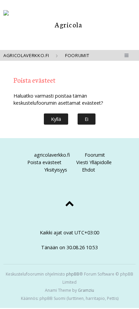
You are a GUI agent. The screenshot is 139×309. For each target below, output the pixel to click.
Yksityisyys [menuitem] (55, 169)
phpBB (72, 274)
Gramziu (86, 290)
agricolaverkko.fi (52, 155)
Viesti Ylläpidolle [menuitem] (94, 162)
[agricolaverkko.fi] (65, 24)
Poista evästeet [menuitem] (44, 162)
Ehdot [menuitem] (88, 169)
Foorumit (95, 155)
